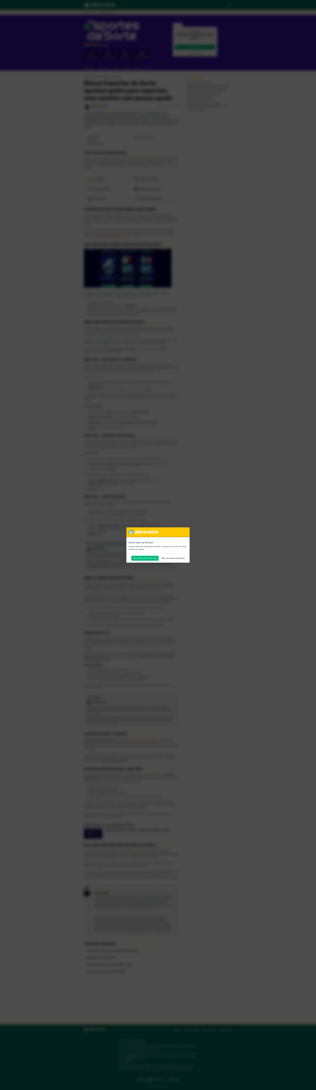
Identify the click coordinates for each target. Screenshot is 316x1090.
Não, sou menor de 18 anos (173, 558)
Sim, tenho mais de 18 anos (145, 558)
